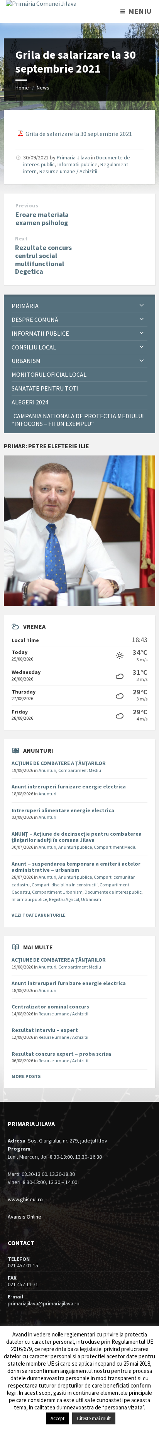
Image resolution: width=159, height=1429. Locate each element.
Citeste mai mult (94, 1418)
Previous (26, 205)
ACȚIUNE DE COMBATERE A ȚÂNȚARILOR (59, 763)
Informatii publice (78, 164)
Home (22, 87)
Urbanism (91, 899)
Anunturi (47, 770)
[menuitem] (79, 306)
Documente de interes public (113, 892)
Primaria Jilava (73, 157)
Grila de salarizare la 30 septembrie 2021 (78, 133)
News (43, 87)
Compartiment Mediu (79, 770)
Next (21, 238)
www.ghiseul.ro (25, 1199)
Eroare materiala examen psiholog (42, 218)
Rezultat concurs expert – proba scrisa (61, 1053)
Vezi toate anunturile (39, 915)
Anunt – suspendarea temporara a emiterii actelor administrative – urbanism (76, 867)
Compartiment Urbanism (57, 892)
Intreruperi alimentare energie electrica (63, 810)
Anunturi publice (75, 847)
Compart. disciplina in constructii (65, 885)
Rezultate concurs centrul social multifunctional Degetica (43, 259)
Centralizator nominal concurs (50, 1006)
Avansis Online (24, 1216)
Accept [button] (57, 1418)
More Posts (26, 1076)
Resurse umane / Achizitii (68, 171)
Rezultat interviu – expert (45, 1030)
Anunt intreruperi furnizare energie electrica (69, 786)
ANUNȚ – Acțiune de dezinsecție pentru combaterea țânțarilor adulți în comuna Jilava (77, 837)
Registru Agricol (64, 899)
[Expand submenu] (141, 305)
